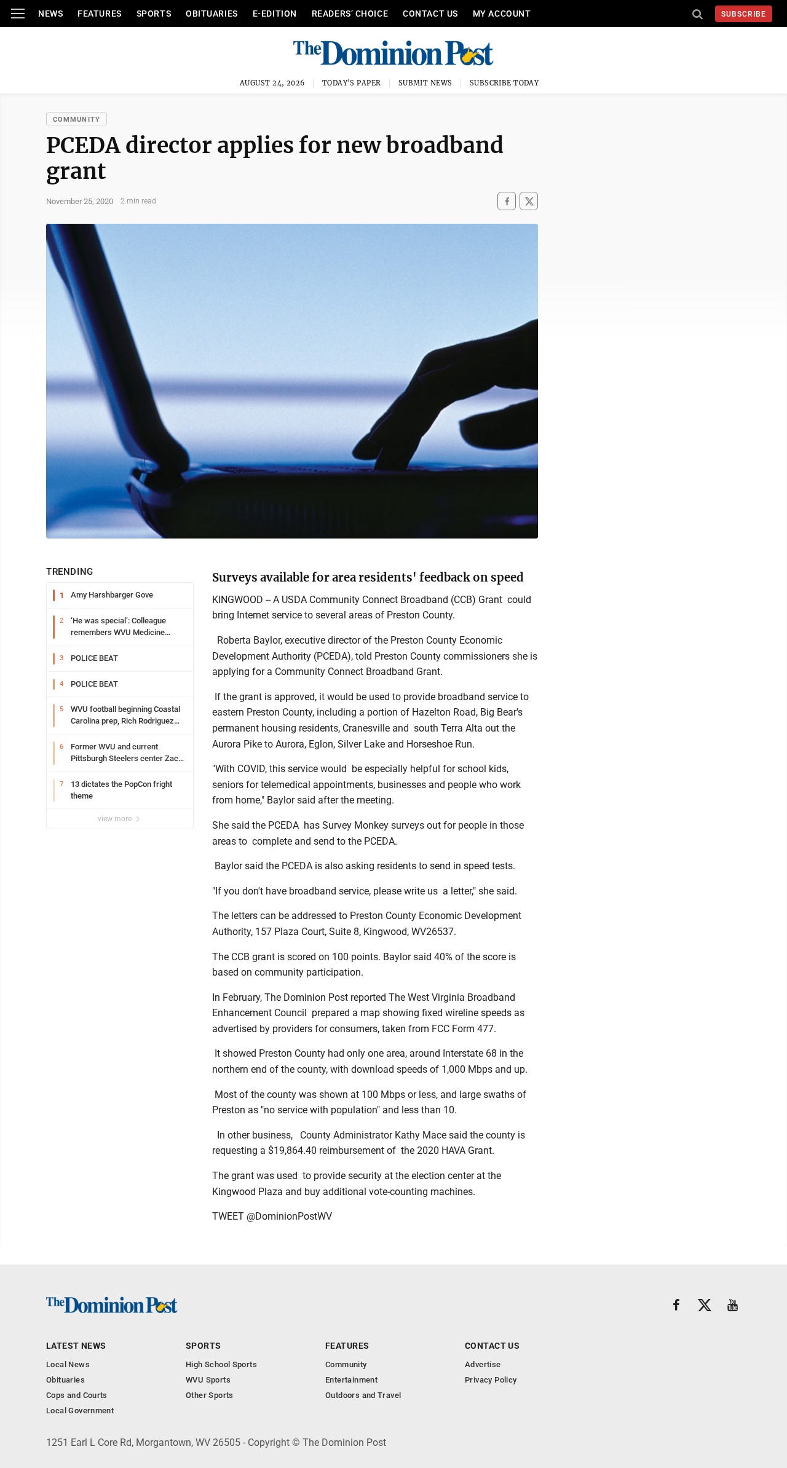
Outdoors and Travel (363, 1395)
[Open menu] (18, 13)
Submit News (425, 83)
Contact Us (430, 13)
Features (99, 13)
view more (115, 819)
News (50, 13)
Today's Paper (351, 83)
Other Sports (210, 1395)
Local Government (80, 1410)
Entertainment (351, 1379)
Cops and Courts (77, 1395)
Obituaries (212, 13)
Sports (153, 13)
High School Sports (221, 1364)
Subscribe (743, 14)
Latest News (76, 1346)
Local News (68, 1364)
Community (76, 120)
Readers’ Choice (350, 13)
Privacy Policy (490, 1379)
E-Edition (275, 13)
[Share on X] (528, 201)
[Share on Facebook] (506, 201)
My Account (502, 13)
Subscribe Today (504, 83)
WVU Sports (208, 1379)
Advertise (483, 1364)
